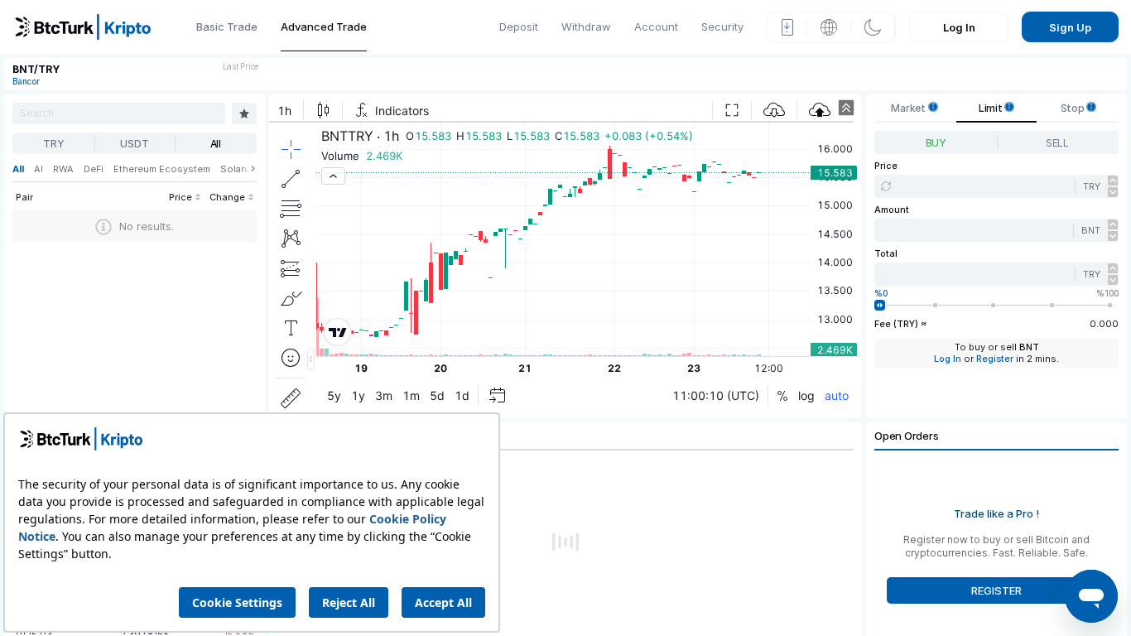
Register (994, 358)
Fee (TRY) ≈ (900, 324)
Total (886, 253)
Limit (992, 108)
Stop (1074, 108)
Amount (891, 209)
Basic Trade (226, 27)
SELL (1057, 143)
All (215, 143)
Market (909, 108)
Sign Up (1070, 27)
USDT (134, 143)
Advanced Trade (324, 27)
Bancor (26, 81)
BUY (936, 143)
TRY (53, 143)
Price (886, 166)
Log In (959, 27)
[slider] (879, 305)
